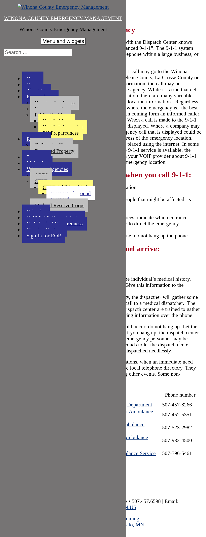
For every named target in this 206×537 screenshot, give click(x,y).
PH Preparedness (61, 133)
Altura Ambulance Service (127, 453)
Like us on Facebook (8, 65)
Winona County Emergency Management (63, 18)
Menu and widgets (63, 41)
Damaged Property (54, 151)
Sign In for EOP (44, 236)
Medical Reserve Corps (59, 205)
